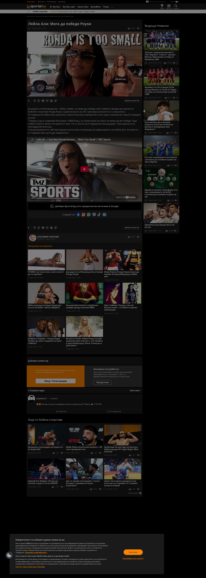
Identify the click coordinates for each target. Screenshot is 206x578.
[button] (9, 555)
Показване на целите (133, 558)
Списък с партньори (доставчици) (30, 567)
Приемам (133, 552)
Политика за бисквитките (36, 552)
